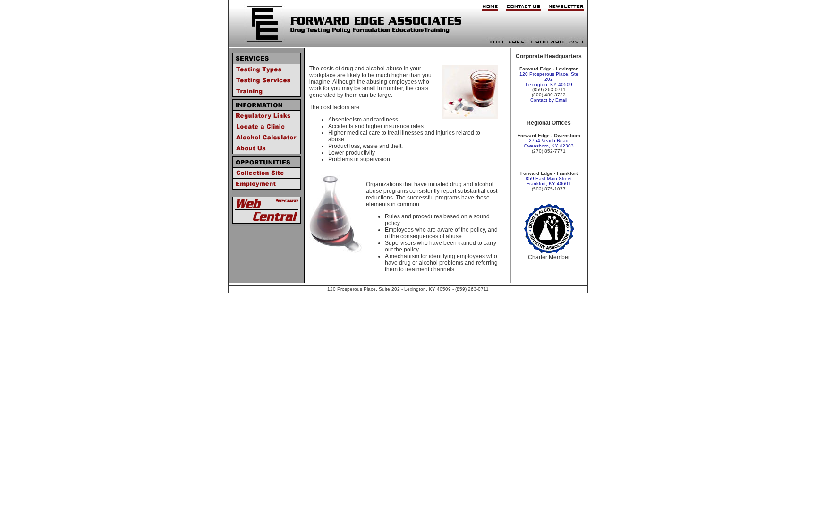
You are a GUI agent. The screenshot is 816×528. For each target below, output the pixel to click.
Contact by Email (548, 100)
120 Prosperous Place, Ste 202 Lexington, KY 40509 (548, 79)
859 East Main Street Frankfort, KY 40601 (549, 181)
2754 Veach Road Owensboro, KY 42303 (549, 143)
